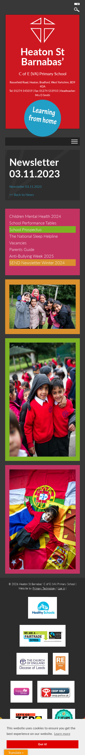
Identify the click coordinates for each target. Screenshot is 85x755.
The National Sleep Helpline (33, 236)
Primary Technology (44, 588)
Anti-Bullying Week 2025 (31, 256)
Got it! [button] (42, 744)
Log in (61, 588)
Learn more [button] (62, 733)
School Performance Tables (33, 223)
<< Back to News (21, 194)
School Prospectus (25, 229)
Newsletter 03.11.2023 (25, 186)
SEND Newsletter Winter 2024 (37, 262)
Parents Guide (21, 249)
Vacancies (18, 243)
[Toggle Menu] (74, 141)
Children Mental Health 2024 (35, 216)
